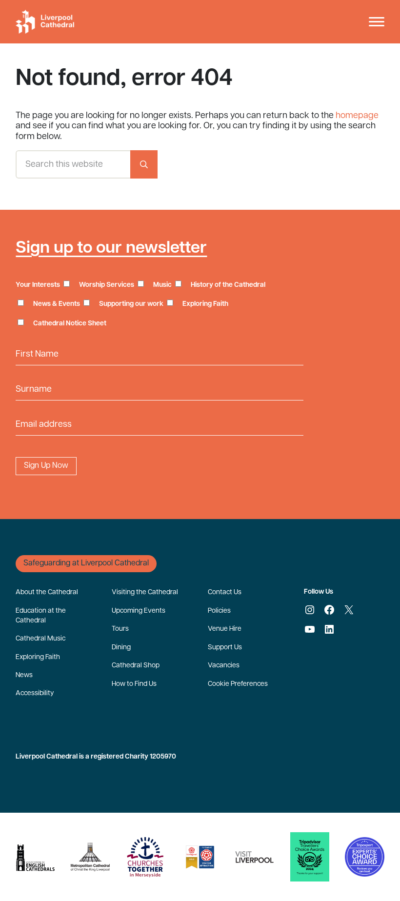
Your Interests (38, 285)
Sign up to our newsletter (111, 248)
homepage (357, 116)
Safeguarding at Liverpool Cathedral (86, 563)
